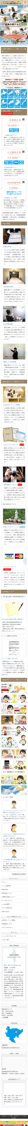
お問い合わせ (5, 911)
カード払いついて (7, 900)
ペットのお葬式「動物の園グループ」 (14, 1116)
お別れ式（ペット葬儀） (9, 920)
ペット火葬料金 (6, 886)
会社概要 (5, 1017)
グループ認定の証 (7, 908)
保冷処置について (7, 893)
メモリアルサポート (7, 927)
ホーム (4, 882)
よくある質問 (5, 904)
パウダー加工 (5, 939)
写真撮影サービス (7, 924)
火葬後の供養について (8, 897)
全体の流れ (5, 889)
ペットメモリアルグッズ (9, 936)
